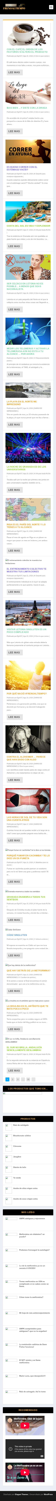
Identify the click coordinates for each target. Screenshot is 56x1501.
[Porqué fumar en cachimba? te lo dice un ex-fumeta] (28, 850)
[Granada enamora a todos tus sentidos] (28, 891)
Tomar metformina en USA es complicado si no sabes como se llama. (34, 1283)
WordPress (48, 1494)
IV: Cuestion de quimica (26, 977)
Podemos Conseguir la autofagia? (34, 1250)
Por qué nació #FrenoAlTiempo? (27, 694)
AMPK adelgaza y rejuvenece (32, 1218)
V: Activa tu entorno (41, 939)
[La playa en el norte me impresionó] (28, 390)
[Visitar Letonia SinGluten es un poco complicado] (28, 613)
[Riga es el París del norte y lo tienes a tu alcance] (28, 509)
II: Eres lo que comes (41, 56)
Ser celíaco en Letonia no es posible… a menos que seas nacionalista (25, 286)
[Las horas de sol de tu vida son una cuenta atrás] (28, 801)
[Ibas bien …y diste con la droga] (28, 92)
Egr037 (19, 56)
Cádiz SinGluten (17, 935)
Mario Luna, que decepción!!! (32, 1376)
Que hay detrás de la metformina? (29, 970)
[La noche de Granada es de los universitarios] (28, 448)
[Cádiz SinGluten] (28, 929)
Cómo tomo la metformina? (31, 1297)
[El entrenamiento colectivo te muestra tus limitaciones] (28, 562)
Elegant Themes (21, 1494)
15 (28, 1079)
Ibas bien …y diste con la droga (27, 108)
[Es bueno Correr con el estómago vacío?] (28, 151)
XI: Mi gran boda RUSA (42, 230)
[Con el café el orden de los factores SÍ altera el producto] (28, 34)
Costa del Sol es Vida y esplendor (28, 226)
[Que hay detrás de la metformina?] (28, 965)
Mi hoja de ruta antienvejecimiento (34, 1313)
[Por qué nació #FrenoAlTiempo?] (28, 675)
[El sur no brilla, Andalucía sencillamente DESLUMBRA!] (28, 1040)
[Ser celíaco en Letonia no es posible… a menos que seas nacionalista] (28, 267)
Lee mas (14, 72)
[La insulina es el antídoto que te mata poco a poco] (28, 1000)
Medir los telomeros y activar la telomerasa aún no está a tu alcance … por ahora (28, 351)
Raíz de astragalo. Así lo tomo (32, 1392)
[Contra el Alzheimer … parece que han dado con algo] (28, 739)
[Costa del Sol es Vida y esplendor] (28, 211)
